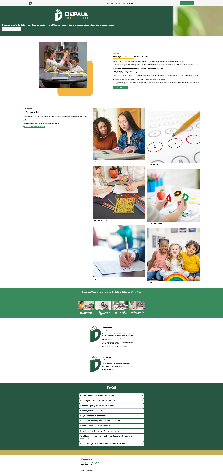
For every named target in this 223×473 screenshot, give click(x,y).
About (112, 3)
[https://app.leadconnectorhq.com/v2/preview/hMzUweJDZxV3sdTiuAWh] (111, 460)
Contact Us (132, 3)
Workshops (125, 3)
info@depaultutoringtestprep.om (93, 463)
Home (108, 3)
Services (118, 3)
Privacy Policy (83, 467)
